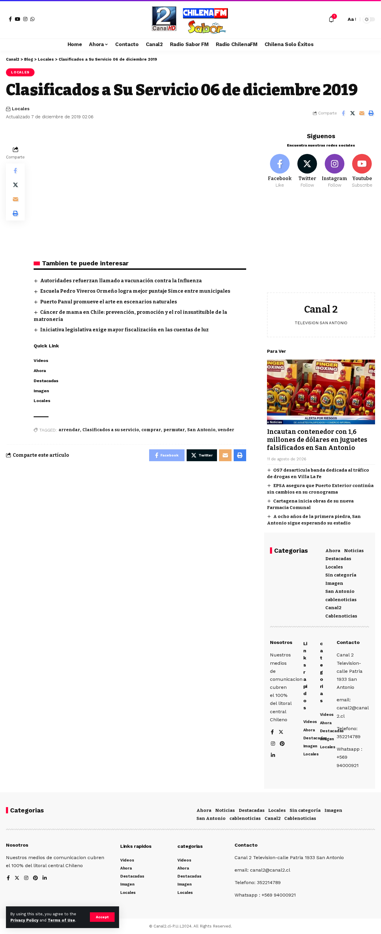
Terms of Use (61, 920)
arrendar (69, 429)
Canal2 (333, 607)
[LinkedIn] (273, 755)
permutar (174, 429)
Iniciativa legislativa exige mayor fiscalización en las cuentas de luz (124, 330)
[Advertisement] (321, 244)
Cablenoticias (341, 616)
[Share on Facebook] (343, 113)
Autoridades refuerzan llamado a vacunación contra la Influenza (121, 280)
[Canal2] (190, 19)
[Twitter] (307, 171)
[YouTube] (17, 19)
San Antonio (201, 429)
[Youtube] (362, 171)
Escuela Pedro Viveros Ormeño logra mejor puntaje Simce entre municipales (135, 291)
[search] (340, 19)
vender (226, 429)
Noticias (354, 550)
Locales (20, 72)
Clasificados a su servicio (110, 429)
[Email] (361, 113)
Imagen (334, 583)
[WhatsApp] (32, 19)
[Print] (371, 113)
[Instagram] (25, 19)
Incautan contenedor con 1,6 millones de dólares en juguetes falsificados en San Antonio (317, 440)
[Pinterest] (282, 744)
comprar (151, 429)
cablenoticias (341, 599)
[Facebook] (10, 19)
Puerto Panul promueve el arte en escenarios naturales (108, 302)
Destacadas (338, 558)
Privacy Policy (24, 920)
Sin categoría (340, 575)
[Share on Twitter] (352, 113)
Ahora (332, 550)
